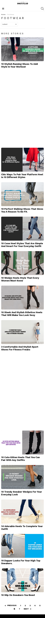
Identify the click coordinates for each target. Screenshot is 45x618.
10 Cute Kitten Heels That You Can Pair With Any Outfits (20, 458)
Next (26, 609)
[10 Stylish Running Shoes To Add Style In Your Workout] (22, 49)
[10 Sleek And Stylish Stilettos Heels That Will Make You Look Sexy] (22, 298)
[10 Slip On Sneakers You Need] (22, 580)
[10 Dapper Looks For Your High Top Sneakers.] (22, 546)
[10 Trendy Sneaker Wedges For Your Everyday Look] (22, 477)
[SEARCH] (42, 8)
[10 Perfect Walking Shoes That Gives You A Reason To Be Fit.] (22, 194)
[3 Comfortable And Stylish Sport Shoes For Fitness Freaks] (22, 332)
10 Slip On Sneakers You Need (18, 595)
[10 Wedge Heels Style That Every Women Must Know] (22, 263)
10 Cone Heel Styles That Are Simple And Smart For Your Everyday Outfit (22, 245)
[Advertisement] (19, 108)
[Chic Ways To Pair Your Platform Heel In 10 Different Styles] (22, 160)
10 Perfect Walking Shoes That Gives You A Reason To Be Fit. (22, 210)
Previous (11, 605)
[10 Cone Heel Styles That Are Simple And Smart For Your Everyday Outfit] (22, 229)
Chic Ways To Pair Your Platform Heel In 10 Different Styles (22, 176)
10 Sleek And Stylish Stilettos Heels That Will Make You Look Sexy (21, 313)
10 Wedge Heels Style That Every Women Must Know (20, 279)
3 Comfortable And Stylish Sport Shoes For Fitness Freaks (19, 348)
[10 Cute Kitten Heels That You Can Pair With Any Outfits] (22, 442)
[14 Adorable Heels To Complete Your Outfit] (22, 511)
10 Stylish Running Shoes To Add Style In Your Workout (19, 65)
